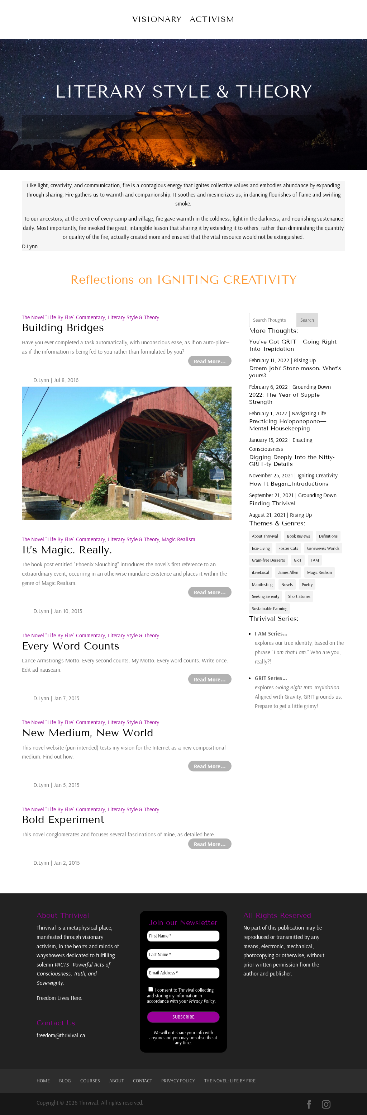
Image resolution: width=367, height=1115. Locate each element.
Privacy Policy (178, 1080)
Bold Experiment (63, 819)
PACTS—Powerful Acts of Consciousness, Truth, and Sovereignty (73, 973)
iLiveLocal (260, 572)
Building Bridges (63, 327)
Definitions (328, 536)
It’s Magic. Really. (67, 550)
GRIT (298, 560)
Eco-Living (261, 548)
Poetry (307, 584)
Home (43, 1080)
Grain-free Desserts (268, 560)
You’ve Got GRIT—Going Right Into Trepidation (293, 345)
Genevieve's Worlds (323, 548)
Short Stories (299, 596)
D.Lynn (41, 379)
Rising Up (305, 360)
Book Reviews (298, 536)
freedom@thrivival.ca (61, 1035)
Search (307, 320)
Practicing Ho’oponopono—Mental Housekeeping (288, 424)
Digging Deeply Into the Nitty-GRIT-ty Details (292, 460)
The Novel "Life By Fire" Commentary (63, 317)
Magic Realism (178, 539)
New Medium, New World (87, 733)
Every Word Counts (70, 646)
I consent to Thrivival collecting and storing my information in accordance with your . (181, 995)
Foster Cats (288, 548)
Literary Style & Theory (133, 317)
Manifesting (262, 584)
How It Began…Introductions (288, 483)
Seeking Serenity (265, 596)
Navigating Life (309, 413)
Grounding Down (311, 386)
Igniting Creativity (317, 475)
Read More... (210, 360)
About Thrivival (265, 536)
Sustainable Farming (269, 608)
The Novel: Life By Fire (230, 1080)
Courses (90, 1080)
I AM (315, 560)
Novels (287, 584)
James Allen (288, 572)
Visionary (157, 19)
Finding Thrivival (272, 503)
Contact (142, 1080)
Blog (65, 1080)
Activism (212, 19)
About (116, 1080)
